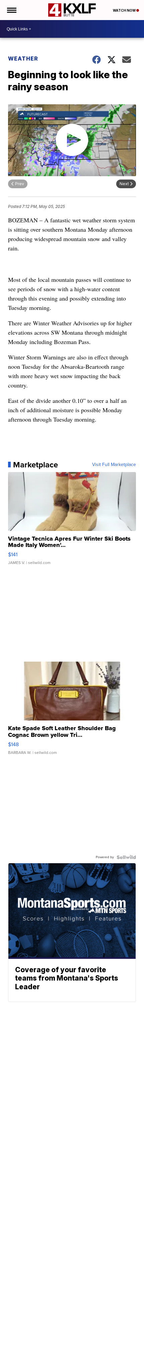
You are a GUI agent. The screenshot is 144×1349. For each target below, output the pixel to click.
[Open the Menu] (11, 10)
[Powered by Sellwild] (126, 857)
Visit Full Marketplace (114, 464)
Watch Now (124, 10)
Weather (23, 58)
